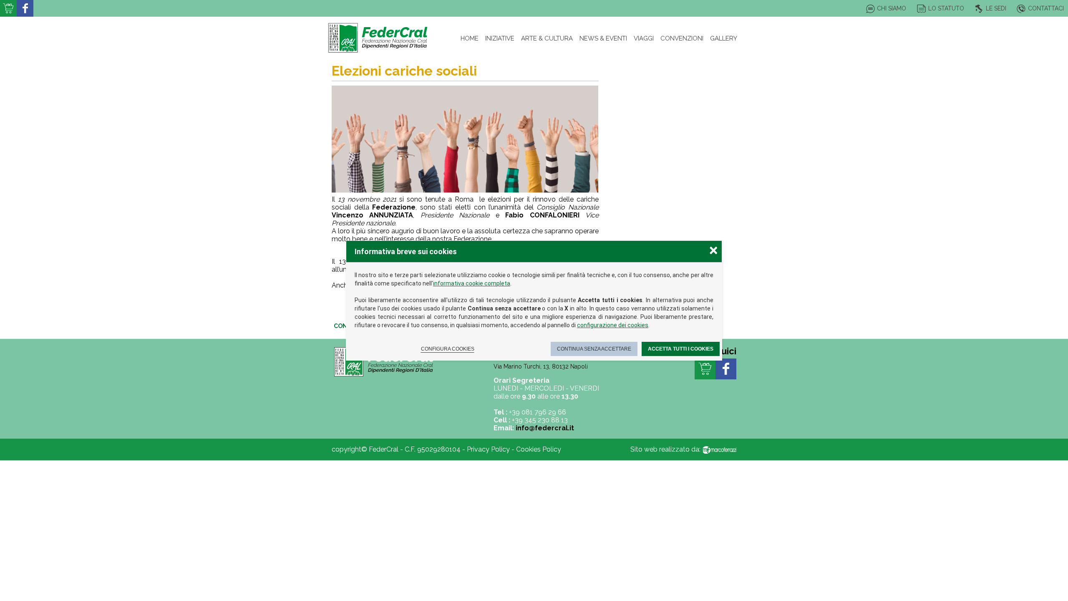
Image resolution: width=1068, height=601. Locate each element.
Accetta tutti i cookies (680, 349)
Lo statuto (946, 8)
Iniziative (499, 38)
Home (470, 38)
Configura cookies (447, 349)
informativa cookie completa (471, 283)
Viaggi (644, 38)
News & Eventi (603, 38)
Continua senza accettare (594, 349)
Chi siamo (891, 8)
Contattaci (1046, 8)
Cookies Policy (538, 449)
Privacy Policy (488, 449)
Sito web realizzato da (664, 449)
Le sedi (996, 8)
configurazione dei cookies (612, 325)
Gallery (723, 38)
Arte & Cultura (547, 38)
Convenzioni (681, 38)
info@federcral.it (545, 428)
